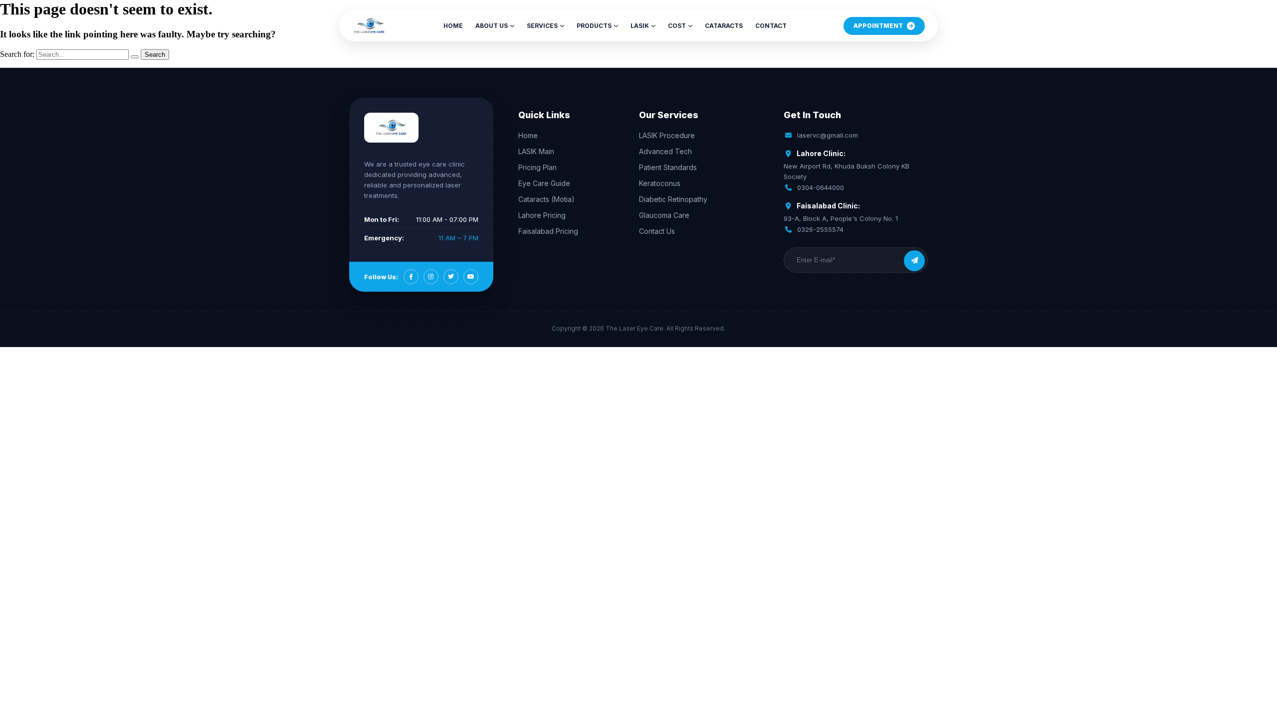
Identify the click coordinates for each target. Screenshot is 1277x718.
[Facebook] (411, 276)
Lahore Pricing (542, 215)
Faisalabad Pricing (548, 231)
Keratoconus (659, 183)
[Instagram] (431, 276)
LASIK (640, 25)
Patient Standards (668, 167)
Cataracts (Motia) (546, 199)
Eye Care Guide (544, 183)
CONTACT (771, 25)
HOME (453, 25)
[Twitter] (450, 276)
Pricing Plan (537, 167)
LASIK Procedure (667, 135)
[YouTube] (470, 276)
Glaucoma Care (664, 215)
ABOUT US (491, 25)
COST (677, 25)
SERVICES (542, 25)
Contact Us (657, 231)
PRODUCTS (594, 25)
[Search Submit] (135, 56)
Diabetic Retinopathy (673, 199)
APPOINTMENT (878, 25)
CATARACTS (724, 25)
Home (528, 135)
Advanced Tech (665, 151)
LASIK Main (536, 151)
